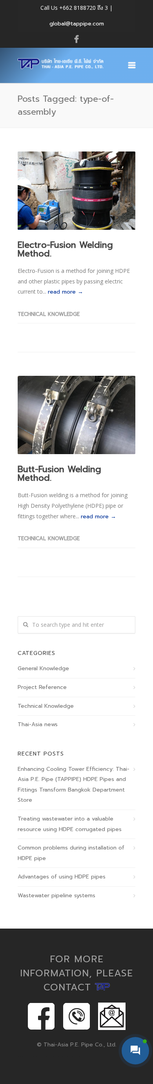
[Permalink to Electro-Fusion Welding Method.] (76, 191)
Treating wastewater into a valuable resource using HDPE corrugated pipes (70, 824)
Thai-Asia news (38, 724)
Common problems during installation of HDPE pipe (71, 853)
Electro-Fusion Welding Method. (65, 249)
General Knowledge (43, 668)
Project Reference (42, 687)
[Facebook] (76, 39)
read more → (65, 292)
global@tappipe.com (76, 24)
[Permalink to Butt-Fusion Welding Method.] (76, 415)
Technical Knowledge (49, 314)
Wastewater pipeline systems (56, 895)
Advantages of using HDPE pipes (62, 877)
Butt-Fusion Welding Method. (59, 473)
